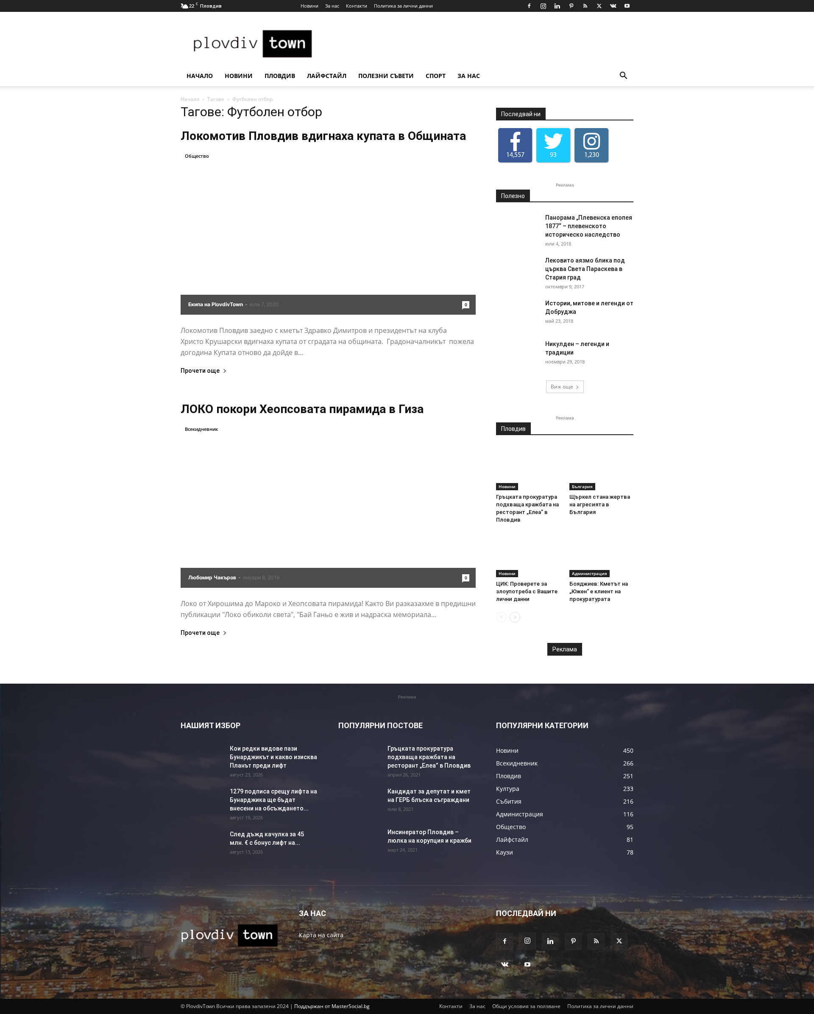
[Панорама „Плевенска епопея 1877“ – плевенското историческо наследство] (517, 228)
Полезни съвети (407, 76)
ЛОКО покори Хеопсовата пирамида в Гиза (302, 409)
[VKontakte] (613, 6)
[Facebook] (529, 6)
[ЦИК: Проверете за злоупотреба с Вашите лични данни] (528, 555)
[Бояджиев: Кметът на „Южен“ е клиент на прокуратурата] (601, 555)
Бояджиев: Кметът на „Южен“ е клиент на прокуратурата (598, 591)
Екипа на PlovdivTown (215, 304)
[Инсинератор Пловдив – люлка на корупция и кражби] (359, 843)
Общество (197, 156)
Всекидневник (201, 429)
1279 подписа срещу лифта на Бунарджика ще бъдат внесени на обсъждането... (273, 800)
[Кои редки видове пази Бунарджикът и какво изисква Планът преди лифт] (202, 759)
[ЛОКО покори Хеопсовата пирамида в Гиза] (328, 506)
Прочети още (200, 371)
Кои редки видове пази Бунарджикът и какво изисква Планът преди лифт (273, 757)
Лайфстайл (341, 76)
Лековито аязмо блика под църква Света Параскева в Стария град (585, 269)
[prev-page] (501, 617)
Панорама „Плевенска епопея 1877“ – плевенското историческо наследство (588, 226)
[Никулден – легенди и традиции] (517, 354)
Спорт (464, 76)
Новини (309, 6)
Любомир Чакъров (212, 577)
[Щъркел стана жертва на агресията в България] (601, 468)
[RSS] (585, 6)
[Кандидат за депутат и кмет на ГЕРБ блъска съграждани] (359, 802)
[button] (623, 77)
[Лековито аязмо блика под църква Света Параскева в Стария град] (517, 271)
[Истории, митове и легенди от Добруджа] (517, 314)
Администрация (589, 573)
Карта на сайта (321, 935)
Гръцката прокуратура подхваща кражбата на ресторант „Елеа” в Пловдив (429, 757)
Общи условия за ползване (526, 1006)
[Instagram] (543, 6)
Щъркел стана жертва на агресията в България (599, 504)
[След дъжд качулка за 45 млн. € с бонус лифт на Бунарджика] (202, 845)
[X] (599, 6)
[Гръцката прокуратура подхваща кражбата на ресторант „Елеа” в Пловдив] (528, 468)
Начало (200, 76)
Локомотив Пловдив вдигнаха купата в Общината (323, 136)
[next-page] (515, 617)
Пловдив (287, 76)
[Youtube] (627, 6)
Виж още (562, 386)
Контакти (356, 6)
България (582, 486)
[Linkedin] (557, 6)
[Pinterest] (571, 6)
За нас (332, 6)
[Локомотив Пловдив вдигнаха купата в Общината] (328, 233)
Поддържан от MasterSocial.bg (332, 1006)
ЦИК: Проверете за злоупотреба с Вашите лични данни (527, 591)
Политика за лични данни (403, 6)
